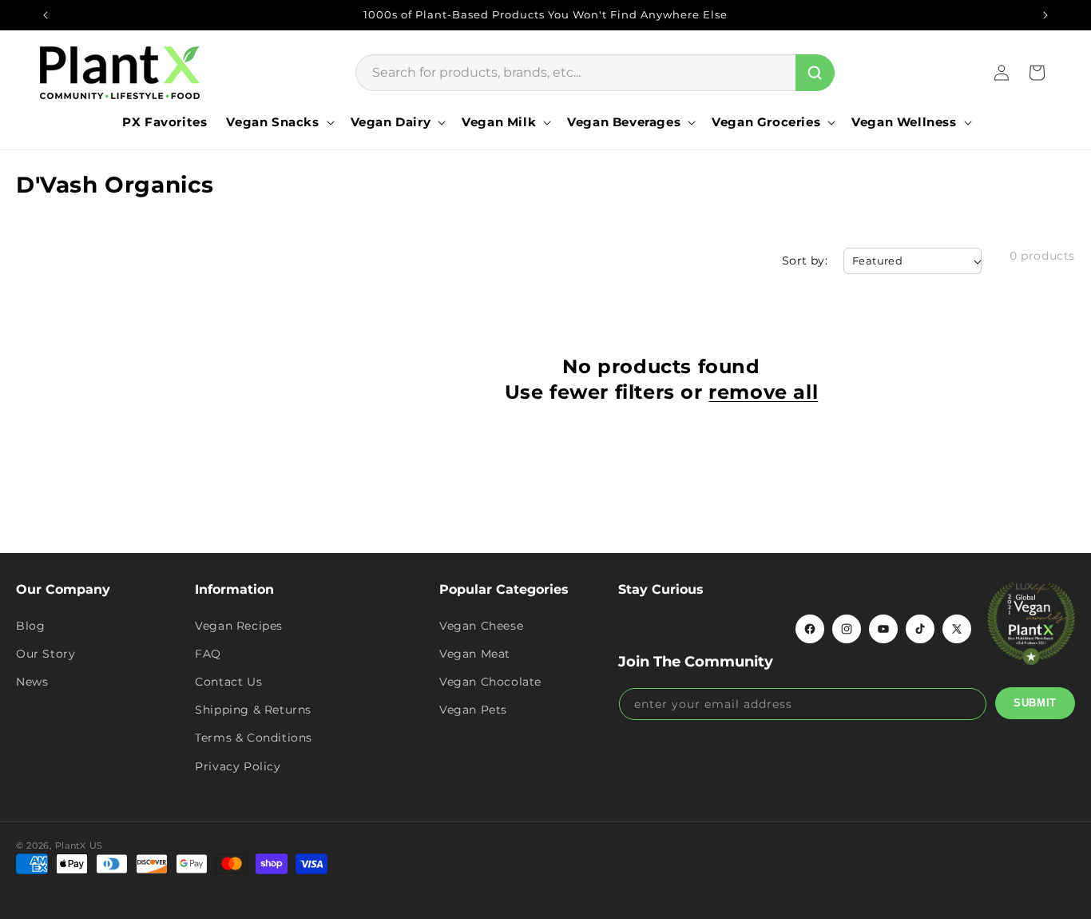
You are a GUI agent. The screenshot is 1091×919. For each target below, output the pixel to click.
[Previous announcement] (45, 15)
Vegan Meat (474, 653)
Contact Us (228, 681)
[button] (278, 122)
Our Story (45, 653)
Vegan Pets (473, 709)
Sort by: (804, 260)
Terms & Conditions (253, 737)
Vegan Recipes (239, 626)
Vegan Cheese (481, 626)
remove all (763, 392)
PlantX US (79, 845)
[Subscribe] (1035, 703)
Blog (30, 626)
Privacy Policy (237, 766)
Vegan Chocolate (490, 681)
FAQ (208, 653)
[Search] (815, 72)
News (32, 681)
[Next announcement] (1045, 15)
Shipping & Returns (253, 709)
